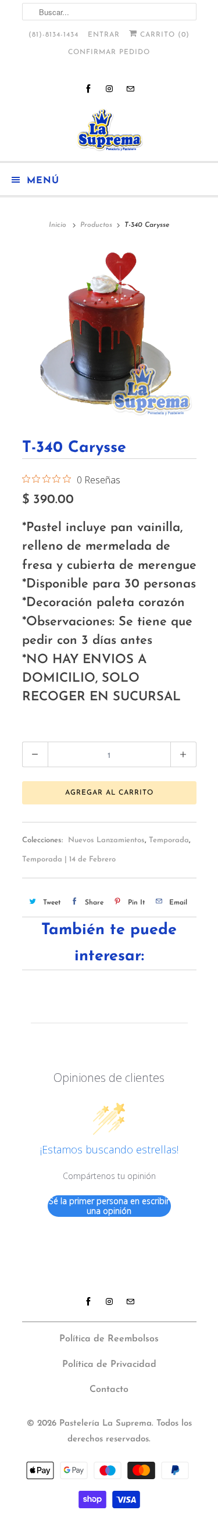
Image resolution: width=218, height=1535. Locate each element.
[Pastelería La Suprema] (109, 130)
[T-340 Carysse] (109, 332)
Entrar (104, 34)
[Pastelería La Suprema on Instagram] (109, 89)
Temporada (169, 840)
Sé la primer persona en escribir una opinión (109, 1206)
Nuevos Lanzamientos (106, 840)
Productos (96, 225)
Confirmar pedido (109, 52)
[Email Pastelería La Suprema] (130, 89)
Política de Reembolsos (109, 1339)
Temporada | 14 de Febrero (69, 859)
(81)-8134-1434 (53, 34)
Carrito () (163, 34)
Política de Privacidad (109, 1364)
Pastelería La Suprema (105, 1423)
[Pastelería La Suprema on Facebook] (88, 89)
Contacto (109, 1389)
